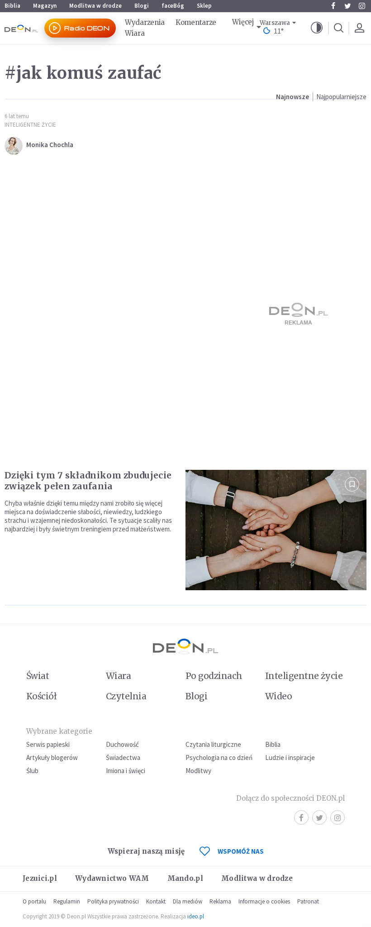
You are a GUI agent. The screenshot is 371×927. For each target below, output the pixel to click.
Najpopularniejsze (341, 96)
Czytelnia (126, 696)
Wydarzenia (145, 22)
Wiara (135, 33)
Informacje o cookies (264, 901)
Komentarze (196, 22)
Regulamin (66, 901)
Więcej (243, 22)
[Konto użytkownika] (359, 28)
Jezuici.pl (40, 878)
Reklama (220, 901)
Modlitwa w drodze (95, 6)
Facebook (333, 5)
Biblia (12, 6)
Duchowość (122, 744)
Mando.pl (185, 878)
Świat (37, 675)
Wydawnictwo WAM (112, 878)
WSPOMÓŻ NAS (241, 851)
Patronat (308, 901)
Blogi (141, 6)
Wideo (278, 696)
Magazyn (45, 6)
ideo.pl (195, 916)
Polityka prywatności (113, 901)
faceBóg (173, 6)
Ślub (32, 770)
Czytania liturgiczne (213, 744)
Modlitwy (198, 770)
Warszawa (275, 23)
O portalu (34, 901)
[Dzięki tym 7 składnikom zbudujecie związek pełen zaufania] (276, 530)
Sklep (204, 6)
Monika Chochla (49, 144)
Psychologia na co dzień (219, 757)
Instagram (361, 5)
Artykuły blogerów (52, 757)
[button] (316, 28)
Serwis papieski (48, 744)
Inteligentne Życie (30, 125)
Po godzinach (214, 675)
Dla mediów (187, 901)
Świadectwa (123, 757)
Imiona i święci (125, 770)
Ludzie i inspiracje (290, 757)
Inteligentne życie (303, 675)
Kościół (41, 696)
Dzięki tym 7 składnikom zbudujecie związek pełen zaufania (88, 481)
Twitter (347, 5)
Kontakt (156, 901)
